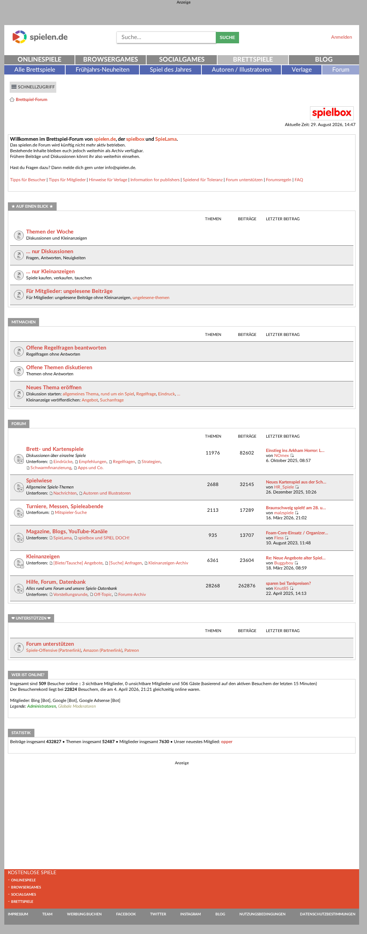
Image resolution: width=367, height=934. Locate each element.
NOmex (281, 455)
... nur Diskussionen (49, 251)
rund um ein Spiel (117, 394)
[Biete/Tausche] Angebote (78, 563)
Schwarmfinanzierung (50, 468)
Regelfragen (124, 461)
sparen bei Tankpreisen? (288, 583)
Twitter (158, 914)
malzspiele (284, 513)
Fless (278, 538)
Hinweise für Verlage (108, 180)
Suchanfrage (112, 400)
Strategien (151, 461)
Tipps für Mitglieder (67, 180)
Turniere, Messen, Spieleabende (64, 506)
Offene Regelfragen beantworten (66, 348)
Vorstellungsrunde (70, 594)
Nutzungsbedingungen (262, 914)
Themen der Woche (49, 232)
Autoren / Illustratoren (241, 70)
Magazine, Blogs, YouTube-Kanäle (67, 531)
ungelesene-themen (151, 297)
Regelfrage (146, 394)
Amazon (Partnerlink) (102, 650)
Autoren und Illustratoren (107, 493)
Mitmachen (23, 322)
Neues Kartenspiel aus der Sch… (296, 482)
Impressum (18, 914)
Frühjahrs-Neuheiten (102, 70)
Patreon (131, 650)
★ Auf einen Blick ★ (32, 206)
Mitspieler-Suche (71, 512)
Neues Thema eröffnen (53, 387)
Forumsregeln (278, 180)
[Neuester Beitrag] (292, 455)
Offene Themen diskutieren (59, 367)
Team (47, 914)
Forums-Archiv (132, 594)
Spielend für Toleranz (203, 180)
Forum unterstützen (244, 180)
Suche (227, 37)
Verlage (302, 70)
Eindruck (166, 394)
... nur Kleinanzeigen (50, 271)
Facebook (126, 914)
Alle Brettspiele (34, 70)
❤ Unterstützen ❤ (31, 618)
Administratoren (41, 706)
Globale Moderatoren (77, 706)
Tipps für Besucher (28, 180)
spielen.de (105, 139)
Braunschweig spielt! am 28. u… (296, 508)
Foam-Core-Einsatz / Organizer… (297, 533)
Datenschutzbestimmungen (328, 914)
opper (226, 742)
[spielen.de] (40, 42)
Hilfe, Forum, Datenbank (56, 582)
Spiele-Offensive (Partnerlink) (53, 650)
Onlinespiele (39, 60)
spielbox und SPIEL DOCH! (103, 538)
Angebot (90, 400)
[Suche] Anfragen (125, 563)
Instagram (190, 914)
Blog (324, 60)
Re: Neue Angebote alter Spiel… (295, 558)
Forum (340, 70)
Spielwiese (39, 480)
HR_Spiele (284, 487)
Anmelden (341, 37)
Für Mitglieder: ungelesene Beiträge (69, 291)
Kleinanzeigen (42, 556)
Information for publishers (155, 180)
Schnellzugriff (36, 87)
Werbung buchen (84, 914)
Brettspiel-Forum (31, 99)
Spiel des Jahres (170, 70)
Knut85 (281, 588)
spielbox (135, 139)
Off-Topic (103, 594)
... (178, 394)
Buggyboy (283, 563)
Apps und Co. (91, 468)
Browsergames (110, 60)
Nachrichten (65, 493)
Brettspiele (253, 60)
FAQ (299, 180)
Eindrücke (62, 461)
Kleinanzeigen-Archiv (168, 563)
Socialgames (182, 60)
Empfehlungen (92, 461)
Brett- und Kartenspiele (55, 449)
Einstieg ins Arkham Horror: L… (295, 450)
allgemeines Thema (81, 394)
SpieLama (166, 139)
